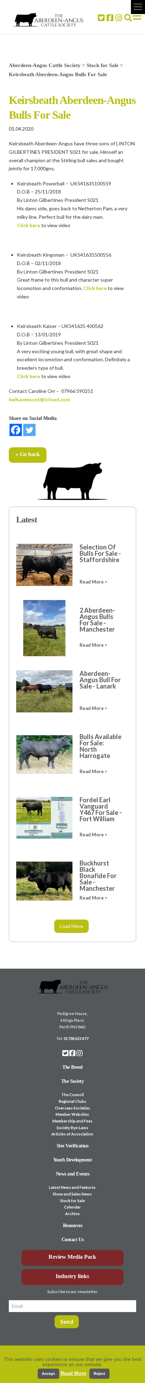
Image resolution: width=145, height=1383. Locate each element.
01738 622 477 (76, 1038)
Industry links (72, 1276)
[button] (138, 7)
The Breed (72, 1067)
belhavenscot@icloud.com (39, 399)
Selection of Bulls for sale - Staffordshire (100, 553)
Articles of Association (72, 1134)
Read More (73, 1373)
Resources (72, 1225)
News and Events (72, 1174)
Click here (28, 225)
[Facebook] (16, 430)
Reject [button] (99, 1373)
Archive (72, 1213)
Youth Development (72, 1160)
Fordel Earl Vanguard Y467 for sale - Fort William (101, 809)
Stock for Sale (72, 1200)
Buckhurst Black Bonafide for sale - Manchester (98, 875)
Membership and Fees (72, 1121)
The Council (72, 1094)
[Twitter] (29, 430)
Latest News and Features (72, 1187)
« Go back (27, 454)
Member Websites (72, 1114)
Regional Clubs (72, 1101)
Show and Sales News (72, 1194)
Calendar (72, 1207)
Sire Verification (73, 1145)
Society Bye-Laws (72, 1127)
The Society (72, 1081)
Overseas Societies (72, 1108)
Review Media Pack (72, 1257)
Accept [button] (48, 1373)
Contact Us (72, 1239)
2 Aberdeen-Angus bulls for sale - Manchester (97, 619)
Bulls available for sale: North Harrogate (100, 746)
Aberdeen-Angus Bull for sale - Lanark (100, 679)
